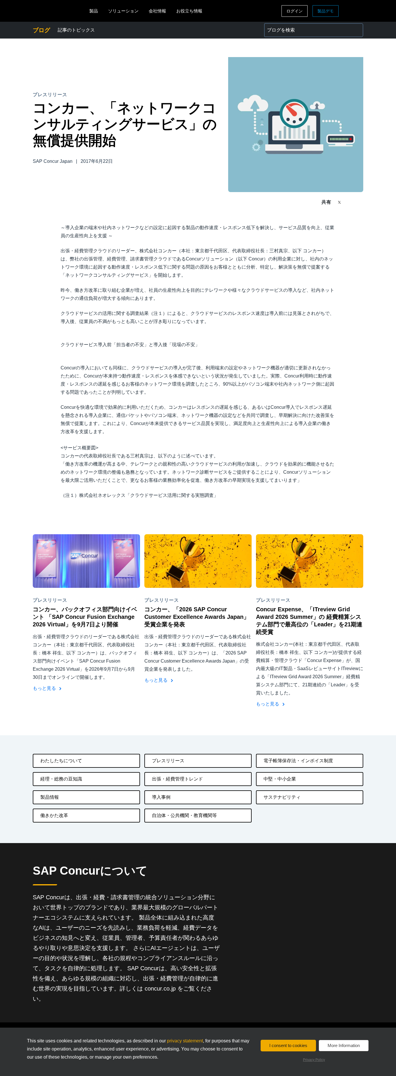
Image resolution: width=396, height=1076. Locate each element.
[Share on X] (340, 201)
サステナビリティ (282, 797)
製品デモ (325, 11)
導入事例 (161, 797)
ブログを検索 (278, 26)
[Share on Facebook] (350, 202)
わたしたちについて (61, 760)
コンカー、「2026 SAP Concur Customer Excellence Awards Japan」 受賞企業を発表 (196, 617)
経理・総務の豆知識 (61, 778)
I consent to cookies (288, 1045)
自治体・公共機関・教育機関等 (184, 815)
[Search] (356, 30)
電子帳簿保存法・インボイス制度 (298, 760)
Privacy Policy (314, 1060)
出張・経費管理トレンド (177, 778)
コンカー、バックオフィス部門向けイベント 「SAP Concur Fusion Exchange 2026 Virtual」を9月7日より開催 (85, 617)
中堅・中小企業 (280, 778)
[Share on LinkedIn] (360, 202)
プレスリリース (168, 760)
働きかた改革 (54, 815)
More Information (344, 1045)
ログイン (294, 11)
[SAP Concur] (59, 11)
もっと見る (45, 688)
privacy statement (185, 1040)
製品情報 (49, 797)
